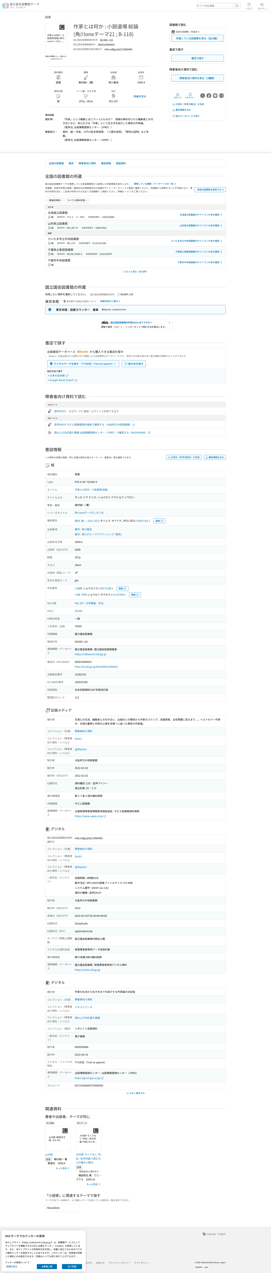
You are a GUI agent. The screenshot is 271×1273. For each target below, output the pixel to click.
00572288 (105, 588)
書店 (71, 163)
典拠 (158, 520)
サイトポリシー (141, 1262)
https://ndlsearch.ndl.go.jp (90, 654)
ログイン (262, 8)
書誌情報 (106, 163)
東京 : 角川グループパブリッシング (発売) (98, 534)
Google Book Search (62, 380)
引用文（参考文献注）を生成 (189, 104)
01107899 (118, 594)
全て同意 (72, 1266)
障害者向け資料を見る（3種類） (197, 78)
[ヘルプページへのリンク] (61, 58)
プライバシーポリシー (119, 1262)
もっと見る (61, 1168)
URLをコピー (190, 97)
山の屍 (49, 1154)
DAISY (78, 739)
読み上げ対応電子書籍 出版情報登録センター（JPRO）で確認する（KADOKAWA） (101, 432)
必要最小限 (46, 1266)
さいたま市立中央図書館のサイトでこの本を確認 (195, 240)
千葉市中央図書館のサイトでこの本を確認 (198, 262)
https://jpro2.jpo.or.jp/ (88, 1078)
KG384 (78, 611)
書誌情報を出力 (183, 109)
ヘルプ (249, 8)
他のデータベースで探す (187, 116)
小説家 (78, 588)
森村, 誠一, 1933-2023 (87, 521)
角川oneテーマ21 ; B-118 (89, 512)
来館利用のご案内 (109, 301)
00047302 (142, 521)
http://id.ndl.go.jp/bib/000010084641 (96, 666)
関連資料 (121, 163)
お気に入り (178, 97)
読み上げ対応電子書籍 (87, 1018)
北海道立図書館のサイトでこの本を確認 (199, 214)
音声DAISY (60, 411)
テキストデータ (83, 1007)
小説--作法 (81, 594)
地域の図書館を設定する (209, 189)
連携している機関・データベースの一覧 (153, 183)
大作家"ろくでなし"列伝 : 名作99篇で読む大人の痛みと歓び (88, 1158)
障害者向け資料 (87, 163)
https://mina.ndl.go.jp (87, 970)
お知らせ (100, 1262)
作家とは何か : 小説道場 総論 (91, 489)
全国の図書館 (56, 163)
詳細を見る (140, 96)
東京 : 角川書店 (83, 529)
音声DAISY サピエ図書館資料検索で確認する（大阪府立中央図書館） (93, 424)
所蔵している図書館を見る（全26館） (197, 38)
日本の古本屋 (57, 375)
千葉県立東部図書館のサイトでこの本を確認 (197, 251)
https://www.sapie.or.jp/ (89, 816)
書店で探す (197, 58)
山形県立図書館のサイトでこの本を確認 (199, 225)
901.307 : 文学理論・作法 (89, 603)
